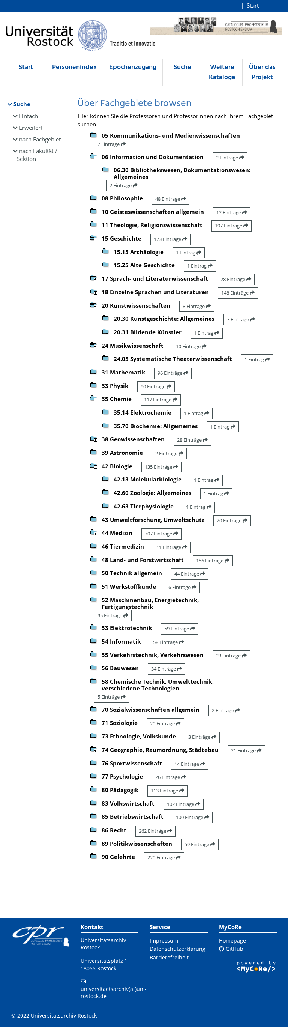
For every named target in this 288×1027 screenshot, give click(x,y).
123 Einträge (168, 239)
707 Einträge (159, 533)
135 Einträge (159, 466)
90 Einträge (153, 386)
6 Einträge (180, 587)
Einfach (28, 116)
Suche (182, 67)
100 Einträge (190, 817)
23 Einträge (229, 655)
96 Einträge (170, 373)
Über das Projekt (262, 72)
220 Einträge (161, 857)
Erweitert (30, 127)
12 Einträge (229, 212)
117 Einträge (158, 399)
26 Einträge (168, 777)
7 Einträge (238, 319)
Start (253, 5)
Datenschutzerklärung (178, 948)
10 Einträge (189, 346)
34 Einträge (164, 668)
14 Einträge (187, 764)
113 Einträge (165, 790)
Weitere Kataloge (222, 72)
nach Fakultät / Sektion (37, 154)
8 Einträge (194, 306)
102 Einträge (181, 804)
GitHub (233, 948)
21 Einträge (244, 750)
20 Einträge (230, 520)
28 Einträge (233, 279)
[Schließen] (93, 155)
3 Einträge (200, 737)
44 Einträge (187, 573)
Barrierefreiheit (169, 957)
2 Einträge (109, 144)
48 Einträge (168, 198)
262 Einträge (153, 830)
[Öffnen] (93, 277)
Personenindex (74, 67)
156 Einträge (210, 560)
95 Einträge (110, 615)
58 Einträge (166, 642)
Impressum (164, 940)
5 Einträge (109, 696)
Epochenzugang (132, 67)
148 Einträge (235, 292)
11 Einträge (169, 547)
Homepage (232, 940)
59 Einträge (177, 628)
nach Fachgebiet (40, 139)
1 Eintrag (186, 252)
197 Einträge (229, 225)
